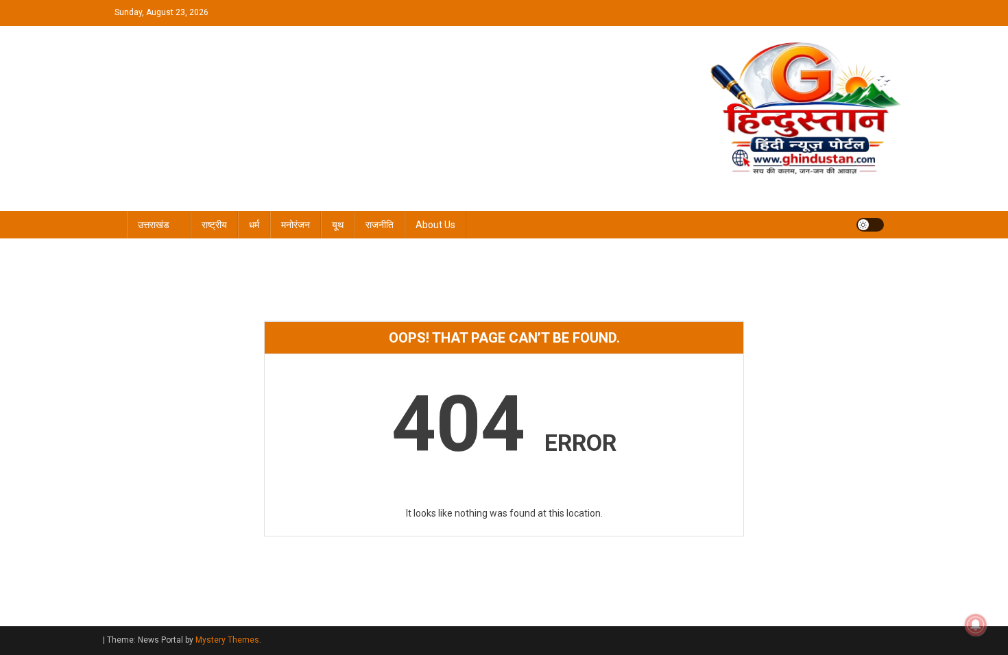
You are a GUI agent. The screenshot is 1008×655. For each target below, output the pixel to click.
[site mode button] (870, 225)
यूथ (338, 224)
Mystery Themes (227, 640)
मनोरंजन (295, 224)
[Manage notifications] (976, 625)
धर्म (254, 224)
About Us (435, 224)
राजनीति (379, 224)
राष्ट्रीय (214, 224)
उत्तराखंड (153, 224)
